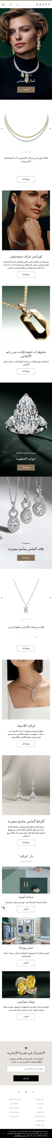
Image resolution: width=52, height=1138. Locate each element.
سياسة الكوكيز (40, 1125)
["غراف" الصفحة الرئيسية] (43, 4)
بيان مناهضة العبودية (14, 1099)
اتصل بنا (40, 1108)
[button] (31, 168)
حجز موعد (40, 1104)
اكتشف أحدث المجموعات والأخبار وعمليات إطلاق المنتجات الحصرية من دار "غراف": (26, 1060)
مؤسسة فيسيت (14, 1117)
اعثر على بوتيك (14, 1108)
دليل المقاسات (40, 1112)
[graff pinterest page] (33, 1092)
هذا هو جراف (14, 1104)
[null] (26, 54)
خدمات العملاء (40, 1099)
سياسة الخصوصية (40, 1117)
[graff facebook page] (19, 1092)
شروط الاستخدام (40, 1121)
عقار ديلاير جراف (14, 1112)
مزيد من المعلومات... (19, 1135)
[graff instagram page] (26, 1092)
